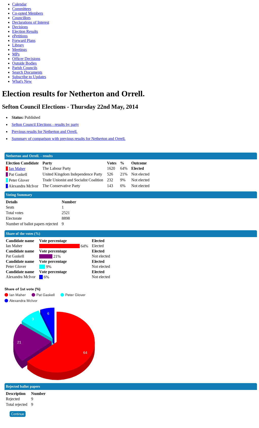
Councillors (21, 18)
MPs (15, 54)
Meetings (19, 49)
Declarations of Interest (30, 22)
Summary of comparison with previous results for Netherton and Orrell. (68, 138)
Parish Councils (24, 68)
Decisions (20, 27)
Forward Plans (23, 40)
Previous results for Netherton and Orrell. (44, 131)
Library (18, 45)
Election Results (25, 31)
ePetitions (20, 36)
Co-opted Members (27, 13)
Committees (21, 9)
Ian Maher (17, 168)
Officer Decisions (26, 58)
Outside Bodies (24, 63)
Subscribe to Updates (29, 77)
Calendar (19, 4)
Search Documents (27, 72)
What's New (22, 81)
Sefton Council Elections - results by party (45, 124)
